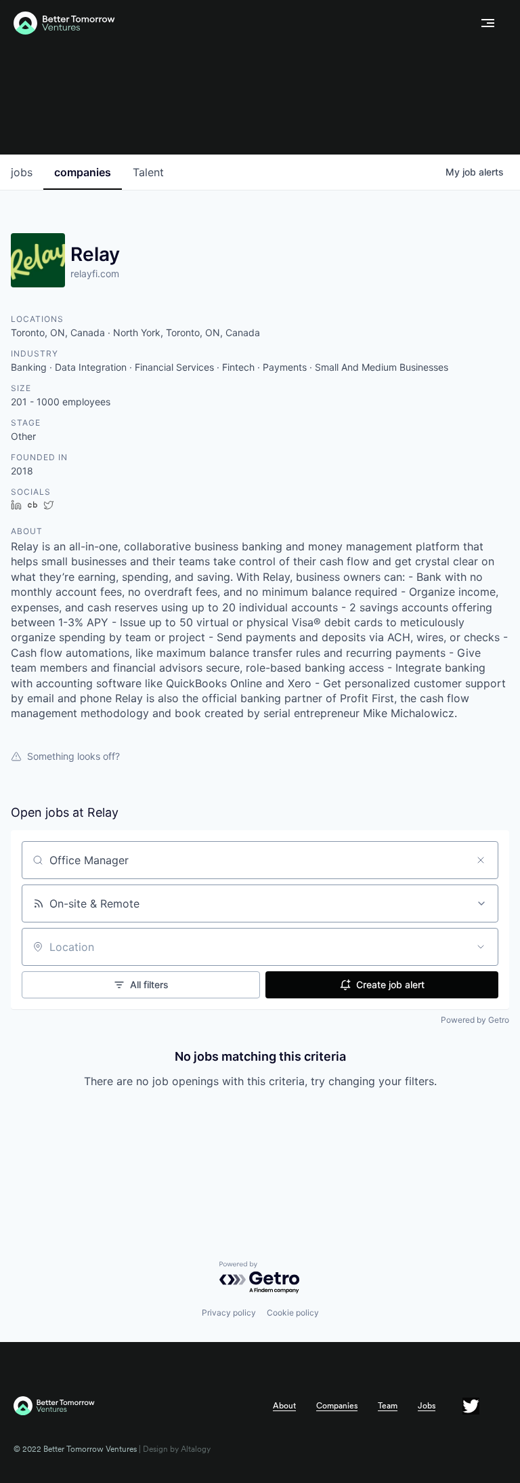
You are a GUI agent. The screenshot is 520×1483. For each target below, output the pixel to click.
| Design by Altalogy (174, 1449)
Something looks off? (73, 756)
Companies (337, 1405)
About (284, 1405)
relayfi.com (94, 273)
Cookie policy (293, 1312)
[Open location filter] (481, 947)
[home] (241, 23)
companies (82, 172)
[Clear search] (481, 860)
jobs (21, 172)
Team (387, 1405)
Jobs (426, 1405)
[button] (487, 23)
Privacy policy (229, 1312)
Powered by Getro (475, 1020)
